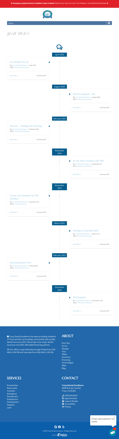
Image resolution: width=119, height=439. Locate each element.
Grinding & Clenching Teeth (85, 230)
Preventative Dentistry (22, 131)
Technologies (67, 362)
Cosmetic (11, 391)
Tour (64, 351)
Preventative (12, 385)
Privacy (68, 406)
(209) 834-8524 (96, 3)
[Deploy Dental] (62, 435)
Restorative (12, 388)
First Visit (66, 343)
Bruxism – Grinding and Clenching (26, 126)
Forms (64, 346)
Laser (9, 407)
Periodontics (12, 396)
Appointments (71, 398)
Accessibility (70, 404)
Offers (64, 354)
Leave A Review (71, 401)
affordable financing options (37, 345)
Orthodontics (13, 402)
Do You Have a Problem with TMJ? (88, 161)
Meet (64, 365)
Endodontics (12, 399)
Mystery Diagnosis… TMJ (84, 94)
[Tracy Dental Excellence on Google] (55, 427)
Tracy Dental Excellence (19, 65)
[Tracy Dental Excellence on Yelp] (63, 427)
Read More (13, 76)
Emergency (12, 393)
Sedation (11, 405)
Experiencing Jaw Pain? (20, 262)
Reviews (65, 348)
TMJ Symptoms (79, 297)
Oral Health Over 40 (19, 62)
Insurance (66, 357)
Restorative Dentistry (22, 67)
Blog (64, 368)
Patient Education (20, 204)
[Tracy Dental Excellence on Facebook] (59, 427)
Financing (66, 360)
